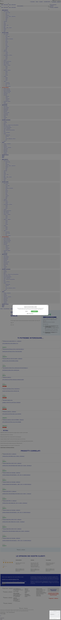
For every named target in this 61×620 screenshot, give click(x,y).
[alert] (30, 310)
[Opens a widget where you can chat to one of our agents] (55, 615)
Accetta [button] (34, 311)
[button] (30, 313)
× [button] (47, 305)
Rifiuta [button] (26, 311)
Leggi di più (41, 309)
